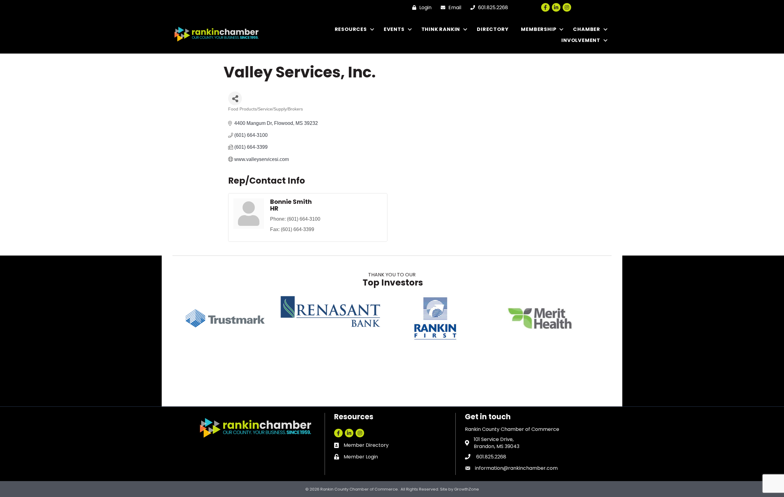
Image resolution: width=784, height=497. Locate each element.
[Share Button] (235, 98)
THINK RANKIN (440, 29)
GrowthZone (466, 489)
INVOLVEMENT (580, 40)
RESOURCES (351, 29)
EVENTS (394, 29)
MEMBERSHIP (538, 29)
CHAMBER (586, 29)
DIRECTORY (492, 29)
